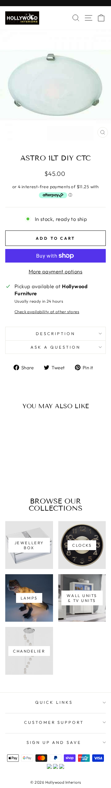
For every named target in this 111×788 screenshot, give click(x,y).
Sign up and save (54, 742)
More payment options (55, 271)
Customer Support (54, 722)
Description (55, 333)
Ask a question (55, 347)
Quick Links (54, 702)
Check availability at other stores (46, 311)
